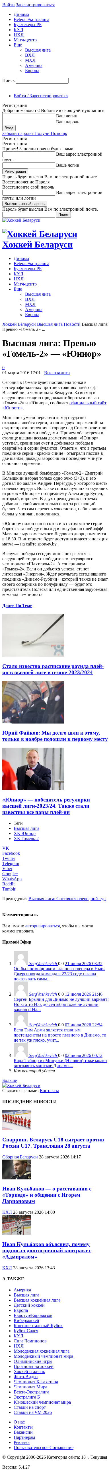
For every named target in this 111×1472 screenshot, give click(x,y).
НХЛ (19, 34)
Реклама (22, 1442)
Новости (72, 324)
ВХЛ (30, 55)
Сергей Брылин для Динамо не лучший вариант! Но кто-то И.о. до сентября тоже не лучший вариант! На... (61, 1004)
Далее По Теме (17, 605)
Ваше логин (67, 165)
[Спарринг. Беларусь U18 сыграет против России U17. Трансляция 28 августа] (16, 1128)
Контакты (49, 1090)
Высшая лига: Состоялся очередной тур (67, 898)
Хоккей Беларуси (19, 324)
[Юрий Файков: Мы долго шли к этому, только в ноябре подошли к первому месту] (33, 722)
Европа (32, 70)
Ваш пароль (67, 121)
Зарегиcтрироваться (35, 4)
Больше (9, 1080)
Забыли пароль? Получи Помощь (34, 133)
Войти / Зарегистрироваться (41, 95)
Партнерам (24, 1437)
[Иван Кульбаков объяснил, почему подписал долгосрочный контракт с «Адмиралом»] (16, 1233)
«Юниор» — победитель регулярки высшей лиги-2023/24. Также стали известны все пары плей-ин (46, 806)
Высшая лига (38, 50)
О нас (19, 1422)
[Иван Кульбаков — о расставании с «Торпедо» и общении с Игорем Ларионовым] (16, 1177)
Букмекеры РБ (28, 24)
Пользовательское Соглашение (43, 1447)
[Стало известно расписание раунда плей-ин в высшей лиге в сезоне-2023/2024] (33, 655)
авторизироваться (42, 925)
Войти (8, 4)
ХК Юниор (25, 833)
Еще (18, 45)
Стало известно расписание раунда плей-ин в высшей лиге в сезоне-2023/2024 (53, 669)
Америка (33, 65)
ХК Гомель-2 (26, 838)
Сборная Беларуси (20, 1156)
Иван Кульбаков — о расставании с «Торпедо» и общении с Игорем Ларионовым (46, 1195)
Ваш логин (66, 115)
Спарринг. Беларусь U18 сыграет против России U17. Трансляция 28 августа (53, 1143)
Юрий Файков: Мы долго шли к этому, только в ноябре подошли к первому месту (55, 736)
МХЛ (30, 60)
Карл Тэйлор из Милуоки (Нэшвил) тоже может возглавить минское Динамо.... (60, 1063)
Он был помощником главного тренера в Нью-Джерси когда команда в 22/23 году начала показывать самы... (59, 973)
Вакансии (23, 1432)
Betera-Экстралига (31, 19)
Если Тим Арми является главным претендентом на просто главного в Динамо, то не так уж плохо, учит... (60, 1034)
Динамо (21, 14)
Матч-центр (25, 39)
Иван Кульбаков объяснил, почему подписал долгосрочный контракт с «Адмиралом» (46, 1250)
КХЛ (18, 29)
